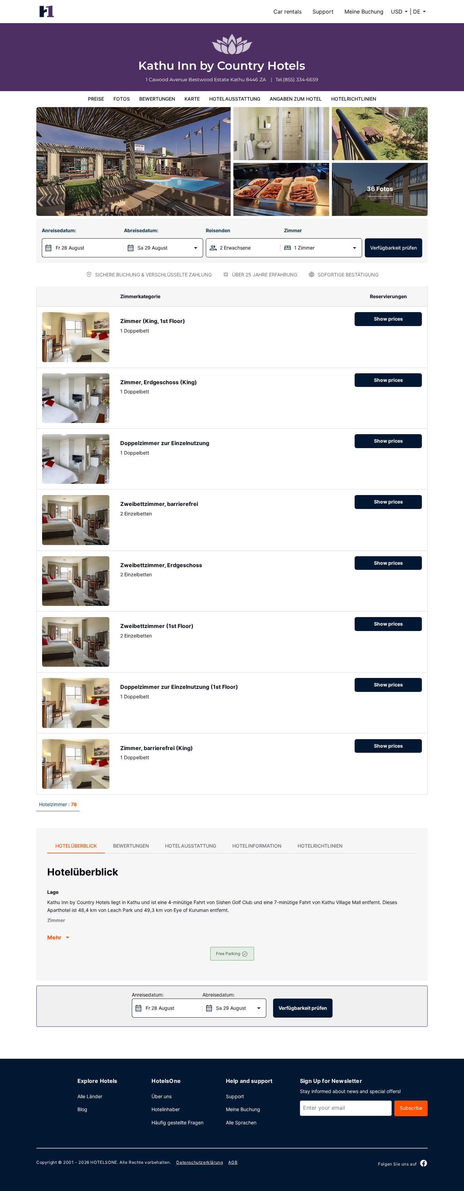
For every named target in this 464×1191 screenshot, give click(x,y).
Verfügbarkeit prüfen (393, 248)
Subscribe (411, 1108)
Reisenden (218, 230)
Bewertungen (157, 99)
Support (323, 11)
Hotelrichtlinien (353, 99)
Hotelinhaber (165, 1109)
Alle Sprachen (241, 1122)
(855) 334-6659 (300, 79)
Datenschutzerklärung (199, 1162)
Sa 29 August (152, 248)
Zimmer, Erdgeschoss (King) (158, 382)
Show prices (388, 319)
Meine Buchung (363, 11)
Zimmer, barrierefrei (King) (156, 748)
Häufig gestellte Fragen (177, 1122)
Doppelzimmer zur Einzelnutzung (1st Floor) (179, 686)
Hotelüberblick (76, 846)
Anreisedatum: (59, 230)
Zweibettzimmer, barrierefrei (159, 503)
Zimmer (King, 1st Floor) (152, 321)
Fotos (121, 99)
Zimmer (293, 230)
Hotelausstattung (234, 99)
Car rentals (287, 11)
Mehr (54, 937)
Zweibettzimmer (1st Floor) (157, 626)
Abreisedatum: (141, 230)
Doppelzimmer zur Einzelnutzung (164, 443)
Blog (82, 1109)
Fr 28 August (70, 248)
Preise (96, 99)
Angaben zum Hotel (296, 99)
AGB (232, 1162)
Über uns (161, 1096)
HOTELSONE (103, 1162)
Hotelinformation (256, 846)
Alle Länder (89, 1096)
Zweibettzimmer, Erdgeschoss (161, 565)
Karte (192, 99)
